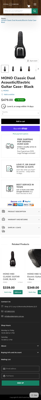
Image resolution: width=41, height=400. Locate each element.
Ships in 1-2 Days (14, 228)
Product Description (17, 211)
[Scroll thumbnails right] (38, 69)
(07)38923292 (10, 311)
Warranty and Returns (18, 220)
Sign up (20, 383)
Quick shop (7, 292)
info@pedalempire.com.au (14, 316)
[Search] (35, 11)
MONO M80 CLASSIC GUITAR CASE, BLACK (11, 277)
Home (3, 18)
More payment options (20, 134)
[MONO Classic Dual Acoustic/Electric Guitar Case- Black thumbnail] (5, 68)
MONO (6, 91)
